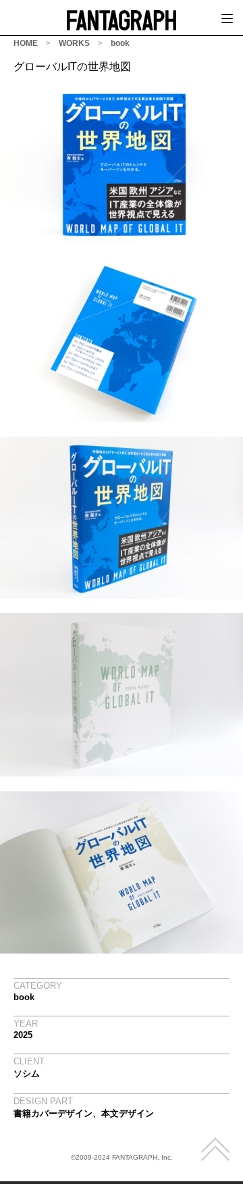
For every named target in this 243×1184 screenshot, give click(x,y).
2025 (23, 1035)
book (120, 43)
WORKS (74, 43)
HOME (26, 43)
